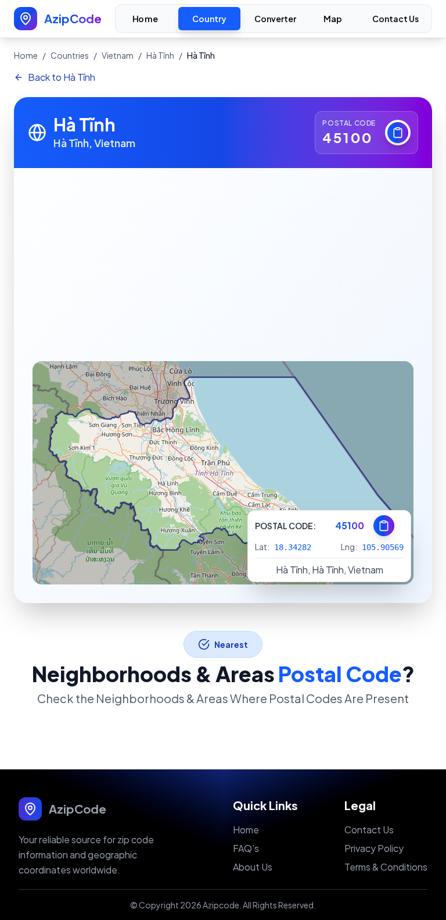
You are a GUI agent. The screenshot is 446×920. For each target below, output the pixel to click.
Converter (275, 18)
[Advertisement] (223, 255)
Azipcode (221, 905)
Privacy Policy (374, 848)
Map (333, 18)
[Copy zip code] (397, 132)
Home (145, 18)
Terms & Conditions (385, 867)
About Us (252, 867)
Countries (70, 55)
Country (209, 18)
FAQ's (246, 848)
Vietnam (118, 55)
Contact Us (395, 18)
